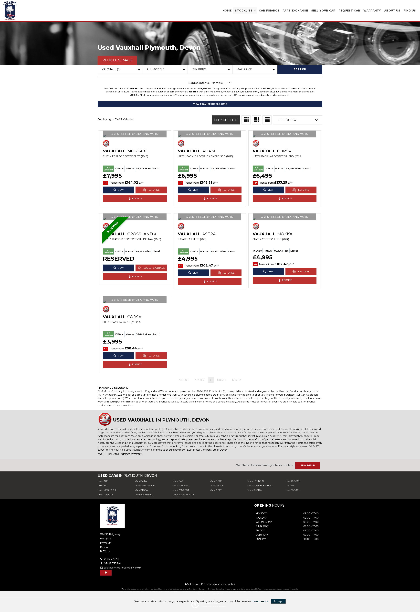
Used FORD (216, 481)
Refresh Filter (225, 120)
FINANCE (137, 198)
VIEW (120, 190)
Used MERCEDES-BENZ (260, 485)
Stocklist (244, 10)
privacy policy (227, 584)
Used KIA (102, 485)
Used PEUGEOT (180, 490)
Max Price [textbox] (244, 69)
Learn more (261, 601)
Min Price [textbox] (199, 69)
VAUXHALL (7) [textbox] (111, 69)
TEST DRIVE (153, 190)
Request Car (349, 10)
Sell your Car (323, 10)
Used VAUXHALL (144, 494)
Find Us (410, 10)
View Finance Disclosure (210, 104)
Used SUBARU (292, 490)
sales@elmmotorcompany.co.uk (122, 567)
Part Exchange (295, 10)
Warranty (372, 10)
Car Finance (269, 10)
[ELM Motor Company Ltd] (10, 11)
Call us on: (120, 454)
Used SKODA (254, 490)
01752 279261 (111, 558)
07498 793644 (112, 563)
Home (227, 10)
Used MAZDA (217, 485)
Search (300, 69)
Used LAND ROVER (145, 485)
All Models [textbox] (156, 69)
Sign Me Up (308, 465)
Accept (278, 601)
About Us (392, 10)
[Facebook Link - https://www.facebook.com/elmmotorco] (106, 573)
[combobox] (120, 69)
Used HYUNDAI (255, 481)
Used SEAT (215, 490)
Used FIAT (177, 481)
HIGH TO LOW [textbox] (286, 120)
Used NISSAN (142, 490)
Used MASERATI (180, 485)
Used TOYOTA (105, 494)
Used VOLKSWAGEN (183, 494)
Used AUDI (103, 481)
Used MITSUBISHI (107, 490)
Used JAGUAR (292, 481)
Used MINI (290, 485)
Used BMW (141, 481)
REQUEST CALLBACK (153, 268)
